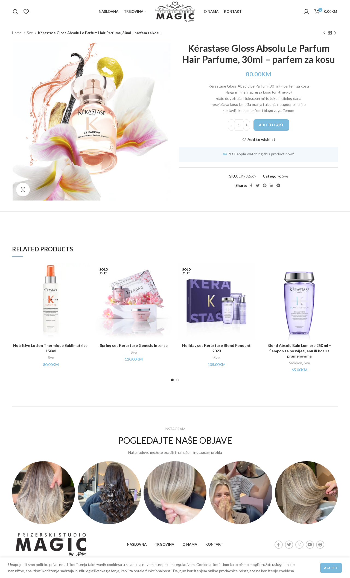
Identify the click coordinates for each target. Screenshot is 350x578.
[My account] (306, 11)
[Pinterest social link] (264, 185)
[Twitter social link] (257, 185)
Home (17, 33)
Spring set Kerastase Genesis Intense (134, 345)
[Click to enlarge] (23, 189)
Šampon (295, 363)
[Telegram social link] (278, 185)
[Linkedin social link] (271, 185)
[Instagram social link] (299, 545)
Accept (331, 568)
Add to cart (271, 125)
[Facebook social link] (251, 185)
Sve (30, 33)
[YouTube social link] (310, 545)
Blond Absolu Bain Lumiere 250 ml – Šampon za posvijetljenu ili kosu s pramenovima (299, 350)
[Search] (15, 11)
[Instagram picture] (43, 492)
